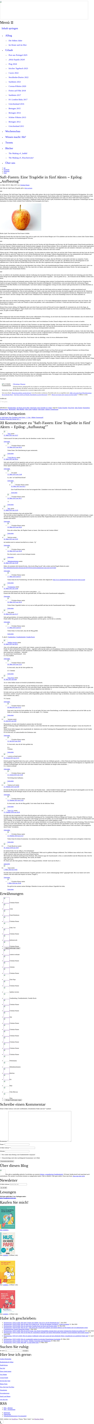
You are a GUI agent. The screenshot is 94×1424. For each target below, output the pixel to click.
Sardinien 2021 (15, 82)
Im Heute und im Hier (18, 45)
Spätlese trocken (12, 642)
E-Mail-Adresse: (5, 1184)
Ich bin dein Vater (5, 1381)
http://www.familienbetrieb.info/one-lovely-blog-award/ (69, 579)
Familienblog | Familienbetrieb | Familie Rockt (21, 637)
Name (2, 1144)
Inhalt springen (10, 28)
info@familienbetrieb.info (8, 1198)
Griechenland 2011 (16, 126)
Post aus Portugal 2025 (18, 55)
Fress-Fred (71, 408)
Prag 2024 (13, 64)
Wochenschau (12, 131)
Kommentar (4, 1141)
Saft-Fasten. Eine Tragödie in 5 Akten (41, 408)
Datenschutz (7, 1414)
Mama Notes (3, 1384)
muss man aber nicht (79, 1176)
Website (2, 1151)
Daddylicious (4, 1365)
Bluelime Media (39, 1419)
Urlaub (9, 50)
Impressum (7, 1412)
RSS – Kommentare (9, 1409)
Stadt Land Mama (5, 1396)
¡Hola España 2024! (17, 59)
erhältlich (5, 1255)
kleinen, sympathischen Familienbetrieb (51, 1174)
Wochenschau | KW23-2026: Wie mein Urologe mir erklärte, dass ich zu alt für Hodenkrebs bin (31, 1322)
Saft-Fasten (41, 409)
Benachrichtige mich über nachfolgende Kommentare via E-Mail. (21, 1158)
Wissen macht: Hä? (15, 136)
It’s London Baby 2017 (18, 99)
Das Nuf (2, 1368)
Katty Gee (11, 810)
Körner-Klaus (4, 409)
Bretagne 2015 (15, 108)
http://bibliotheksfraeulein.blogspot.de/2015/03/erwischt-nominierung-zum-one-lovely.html (30, 568)
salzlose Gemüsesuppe (51, 409)
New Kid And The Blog (7, 1387)
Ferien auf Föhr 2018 (17, 90)
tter (5, 168)
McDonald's (12, 409)
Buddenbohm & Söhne (6, 1362)
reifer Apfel (28, 409)
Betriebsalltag (12, 408)
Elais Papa (11, 678)
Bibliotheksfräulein (13, 561)
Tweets (9, 142)
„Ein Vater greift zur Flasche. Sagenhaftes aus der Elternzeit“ (31, 394)
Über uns (10, 162)
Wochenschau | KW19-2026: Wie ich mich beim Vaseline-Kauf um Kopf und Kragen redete (30, 1326)
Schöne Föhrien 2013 (17, 117)
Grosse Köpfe (4, 1377)
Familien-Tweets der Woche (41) (10, 419)
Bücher (9, 148)
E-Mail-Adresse (5, 1148)
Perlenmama (11, 587)
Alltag (8, 35)
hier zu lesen (28, 188)
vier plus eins (4, 1399)
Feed (5, 173)
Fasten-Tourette (62, 408)
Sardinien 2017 (15, 95)
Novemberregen (4, 1393)
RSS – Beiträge (8, 1408)
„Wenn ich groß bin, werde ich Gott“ (21, 393)
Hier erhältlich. (4, 1230)
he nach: (2, 1350)
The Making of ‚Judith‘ (18, 153)
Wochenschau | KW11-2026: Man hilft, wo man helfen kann (21, 1342)
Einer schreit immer (5, 1371)
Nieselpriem (3, 1390)
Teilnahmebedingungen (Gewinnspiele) (15, 1416)
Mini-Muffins (20, 409)
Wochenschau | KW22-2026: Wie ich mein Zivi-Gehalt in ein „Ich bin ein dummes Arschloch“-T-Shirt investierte (36, 1324)
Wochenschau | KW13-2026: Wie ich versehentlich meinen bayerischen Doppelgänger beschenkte (32, 1339)
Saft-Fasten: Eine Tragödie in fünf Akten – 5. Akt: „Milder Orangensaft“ (22, 417)
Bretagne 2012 (15, 122)
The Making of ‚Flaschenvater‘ (21, 158)
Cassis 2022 (14, 73)
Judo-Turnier (78, 408)
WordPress (14, 1419)
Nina (9, 433)
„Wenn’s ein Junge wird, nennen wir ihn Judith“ (64, 394)
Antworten (7, 441)
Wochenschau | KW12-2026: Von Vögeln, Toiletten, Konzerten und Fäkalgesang (27, 1341)
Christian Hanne (24, 185)
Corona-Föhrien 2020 (17, 86)
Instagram (6, 171)
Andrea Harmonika (5, 1359)
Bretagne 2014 (15, 113)
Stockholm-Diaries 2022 (18, 77)
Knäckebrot (86, 408)
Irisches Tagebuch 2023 (18, 68)
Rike (9, 508)
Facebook (6, 169)
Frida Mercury (12, 457)
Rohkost (34, 409)
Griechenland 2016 (16, 104)
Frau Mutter (3, 1374)
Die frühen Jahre (15, 40)
